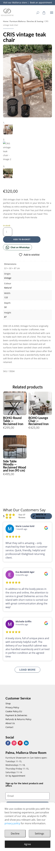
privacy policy (12, 823)
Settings (39, 833)
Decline (15, 833)
